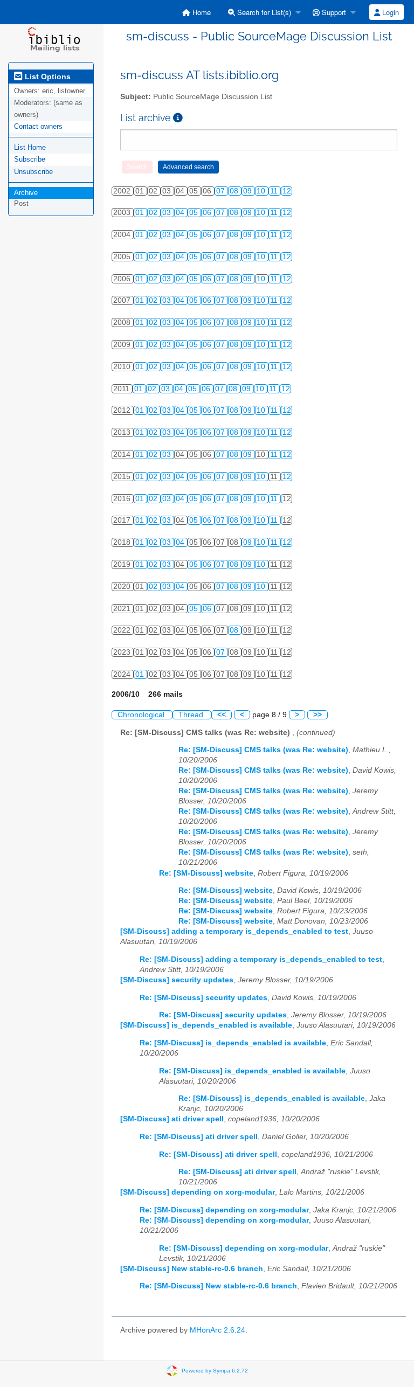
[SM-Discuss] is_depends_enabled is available (206, 1025)
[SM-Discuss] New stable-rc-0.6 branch (191, 1269)
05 (194, 213)
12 (286, 191)
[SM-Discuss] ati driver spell (172, 1119)
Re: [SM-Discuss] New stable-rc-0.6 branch (218, 1286)
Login (389, 12)
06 (208, 213)
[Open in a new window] (178, 117)
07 (221, 191)
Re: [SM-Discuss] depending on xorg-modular (224, 1210)
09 (248, 191)
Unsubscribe (33, 172)
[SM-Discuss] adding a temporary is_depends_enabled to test (234, 931)
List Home (30, 147)
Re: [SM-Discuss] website (206, 873)
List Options (47, 76)
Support (333, 12)
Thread (191, 715)
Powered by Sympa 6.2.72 (215, 1371)
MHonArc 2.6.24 (217, 1330)
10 (262, 191)
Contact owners (38, 126)
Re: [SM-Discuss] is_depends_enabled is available (233, 1043)
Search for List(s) (263, 12)
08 (235, 191)
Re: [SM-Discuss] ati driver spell (199, 1137)
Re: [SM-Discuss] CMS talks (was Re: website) (263, 750)
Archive (26, 193)
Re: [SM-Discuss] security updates (203, 998)
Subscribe (29, 159)
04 (181, 213)
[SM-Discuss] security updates (176, 980)
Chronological (142, 715)
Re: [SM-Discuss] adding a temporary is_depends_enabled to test (261, 959)
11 (275, 191)
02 (154, 213)
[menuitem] (196, 12)
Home (200, 12)
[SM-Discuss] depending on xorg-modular (197, 1192)
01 (140, 213)
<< (221, 715)
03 (167, 213)
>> (317, 715)
